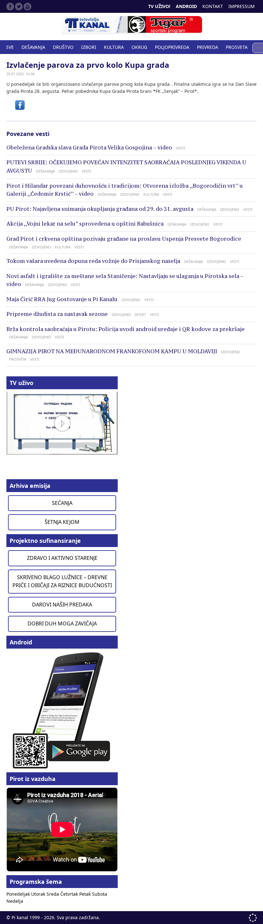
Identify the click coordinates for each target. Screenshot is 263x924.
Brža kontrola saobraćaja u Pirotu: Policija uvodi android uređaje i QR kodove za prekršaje (125, 329)
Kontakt (212, 6)
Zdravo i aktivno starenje (62, 557)
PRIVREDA (207, 47)
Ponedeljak (18, 894)
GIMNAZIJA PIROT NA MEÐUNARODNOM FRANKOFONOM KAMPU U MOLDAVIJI (111, 351)
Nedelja (14, 901)
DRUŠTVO (63, 47)
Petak (85, 894)
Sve (10, 47)
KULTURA (114, 47)
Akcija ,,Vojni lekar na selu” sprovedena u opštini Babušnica (85, 223)
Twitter (19, 6)
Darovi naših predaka (62, 604)
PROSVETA (237, 47)
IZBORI (88, 47)
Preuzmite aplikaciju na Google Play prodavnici (62, 709)
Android (186, 6)
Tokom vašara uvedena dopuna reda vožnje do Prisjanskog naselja (93, 261)
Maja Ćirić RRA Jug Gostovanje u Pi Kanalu (61, 299)
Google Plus (27, 6)
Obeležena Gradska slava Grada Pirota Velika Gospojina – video (89, 147)
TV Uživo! (159, 6)
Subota (99, 894)
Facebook (10, 6)
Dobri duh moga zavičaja (62, 623)
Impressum (241, 6)
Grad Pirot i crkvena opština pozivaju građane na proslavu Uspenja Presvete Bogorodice (123, 238)
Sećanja (62, 503)
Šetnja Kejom (62, 521)
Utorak (39, 894)
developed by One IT (253, 918)
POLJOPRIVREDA (172, 47)
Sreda (53, 894)
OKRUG (139, 47)
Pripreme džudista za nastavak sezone (57, 314)
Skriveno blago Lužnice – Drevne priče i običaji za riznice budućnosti (62, 581)
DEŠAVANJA (33, 47)
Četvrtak (69, 894)
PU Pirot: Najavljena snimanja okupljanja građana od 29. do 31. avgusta (99, 208)
